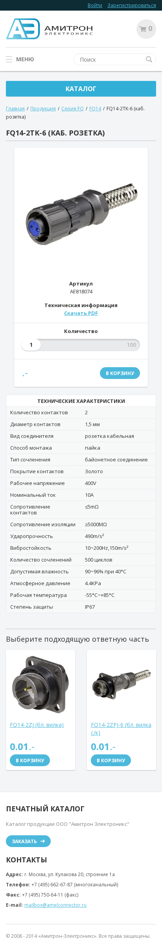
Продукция (43, 108)
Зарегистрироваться (131, 5)
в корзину (120, 373)
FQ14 (95, 108)
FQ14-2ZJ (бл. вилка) (37, 724)
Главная (15, 108)
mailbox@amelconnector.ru (55, 905)
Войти (95, 5)
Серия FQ (72, 108)
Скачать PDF (81, 313)
